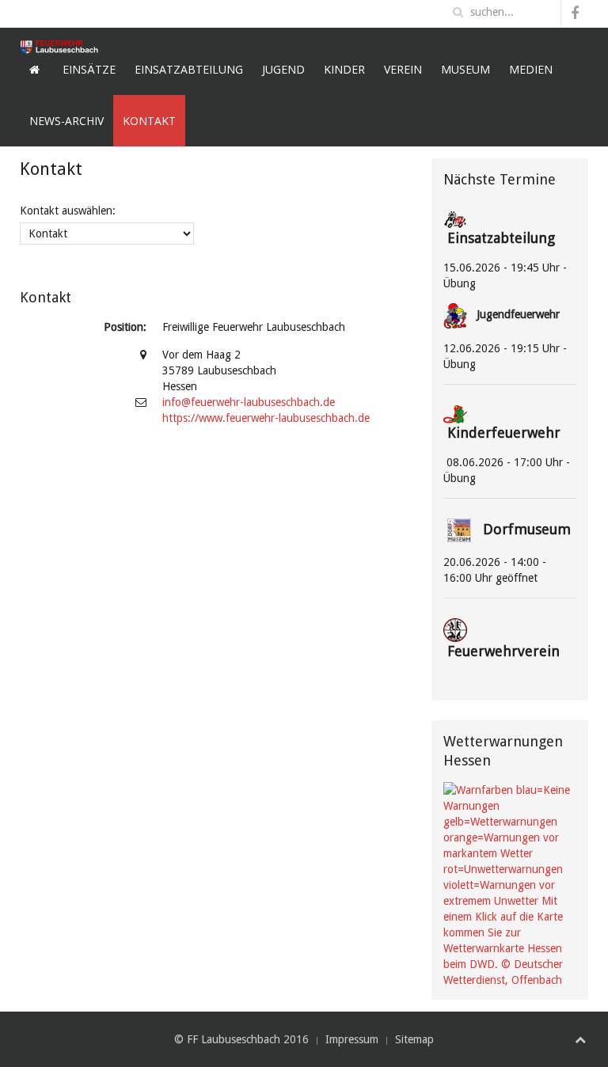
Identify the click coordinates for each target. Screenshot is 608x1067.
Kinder (344, 69)
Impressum (351, 1039)
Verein (403, 69)
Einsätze (89, 69)
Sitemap (414, 1039)
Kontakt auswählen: (68, 210)
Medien (531, 69)
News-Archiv (66, 120)
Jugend (283, 69)
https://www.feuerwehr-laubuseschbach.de (266, 418)
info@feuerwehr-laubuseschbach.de (248, 402)
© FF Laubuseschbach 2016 (241, 1039)
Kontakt (149, 120)
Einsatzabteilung (189, 69)
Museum (465, 69)
